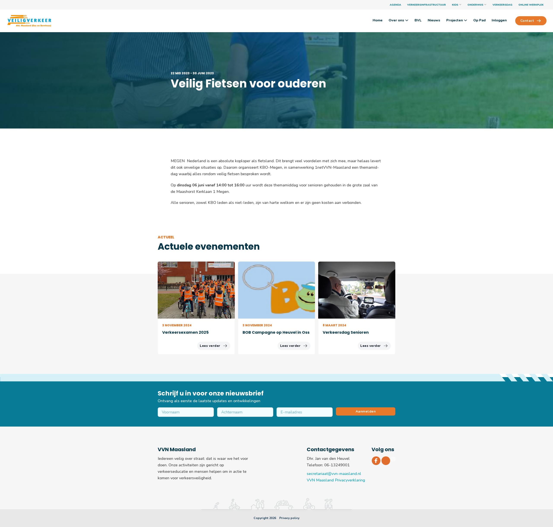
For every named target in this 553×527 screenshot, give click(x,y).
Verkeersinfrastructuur (426, 4)
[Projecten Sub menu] (465, 20)
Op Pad (479, 20)
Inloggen (499, 20)
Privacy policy (289, 518)
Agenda (395, 4)
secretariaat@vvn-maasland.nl (334, 473)
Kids (455, 4)
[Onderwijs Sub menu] (485, 4)
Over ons (396, 20)
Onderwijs (475, 4)
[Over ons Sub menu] (406, 20)
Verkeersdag (502, 4)
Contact (527, 20)
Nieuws (434, 20)
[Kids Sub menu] (460, 4)
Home (378, 20)
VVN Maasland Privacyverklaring (336, 480)
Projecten (454, 20)
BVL (418, 20)
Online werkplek (530, 4)
